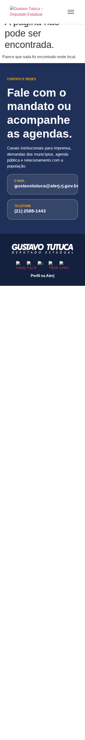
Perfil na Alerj (42, 276)
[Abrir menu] (71, 12)
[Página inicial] (34, 12)
